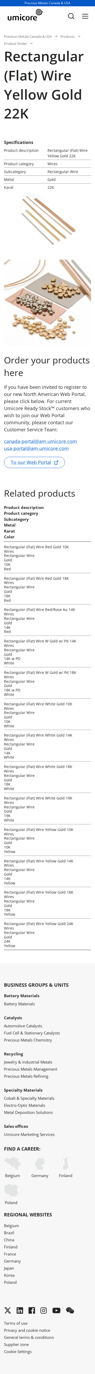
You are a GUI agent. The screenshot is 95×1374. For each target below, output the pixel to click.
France (10, 1254)
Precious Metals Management (30, 1069)
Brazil (9, 1232)
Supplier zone (16, 1344)
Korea (9, 1275)
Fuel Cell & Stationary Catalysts (32, 1032)
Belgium (12, 1175)
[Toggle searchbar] (71, 16)
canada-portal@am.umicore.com (40, 441)
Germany (39, 1175)
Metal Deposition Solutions (28, 1112)
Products (67, 36)
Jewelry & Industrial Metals (28, 1062)
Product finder (15, 43)
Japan (9, 1268)
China (9, 1239)
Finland (65, 1175)
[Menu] (85, 16)
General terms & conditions (29, 1337)
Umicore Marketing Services (29, 1134)
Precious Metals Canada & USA (28, 36)
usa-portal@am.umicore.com (36, 448)
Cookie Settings (18, 1351)
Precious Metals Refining (26, 1076)
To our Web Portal (31, 462)
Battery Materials (19, 1003)
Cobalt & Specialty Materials (29, 1098)
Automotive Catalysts (23, 1025)
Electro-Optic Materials (24, 1105)
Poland (11, 1202)
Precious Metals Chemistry (28, 1040)
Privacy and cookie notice (27, 1330)
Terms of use (15, 1323)
